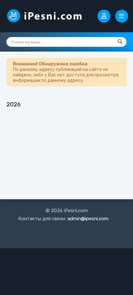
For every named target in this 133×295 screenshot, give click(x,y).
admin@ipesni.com (87, 218)
